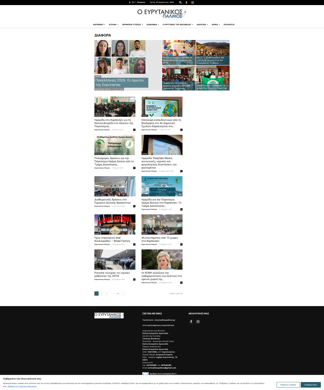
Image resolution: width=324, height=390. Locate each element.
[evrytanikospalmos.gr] (162, 13)
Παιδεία (97, 76)
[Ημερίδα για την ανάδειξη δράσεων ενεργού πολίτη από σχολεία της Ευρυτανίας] (179, 77)
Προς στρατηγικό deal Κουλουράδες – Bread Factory (112, 239)
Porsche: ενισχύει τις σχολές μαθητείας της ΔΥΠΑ (112, 274)
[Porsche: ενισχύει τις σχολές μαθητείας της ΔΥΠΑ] (114, 259)
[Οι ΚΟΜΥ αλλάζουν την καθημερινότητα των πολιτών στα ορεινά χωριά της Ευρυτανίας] (162, 259)
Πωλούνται (229, 24)
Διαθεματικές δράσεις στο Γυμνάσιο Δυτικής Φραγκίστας (112, 201)
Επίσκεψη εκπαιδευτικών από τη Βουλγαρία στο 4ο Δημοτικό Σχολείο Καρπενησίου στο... (161, 123)
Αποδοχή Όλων (310, 385)
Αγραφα (112, 24)
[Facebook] (186, 2)
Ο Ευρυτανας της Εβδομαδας (177, 24)
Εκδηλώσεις (99, 116)
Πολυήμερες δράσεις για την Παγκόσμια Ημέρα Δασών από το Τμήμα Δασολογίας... (114, 161)
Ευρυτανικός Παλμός (103, 89)
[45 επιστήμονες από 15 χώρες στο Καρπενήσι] (162, 224)
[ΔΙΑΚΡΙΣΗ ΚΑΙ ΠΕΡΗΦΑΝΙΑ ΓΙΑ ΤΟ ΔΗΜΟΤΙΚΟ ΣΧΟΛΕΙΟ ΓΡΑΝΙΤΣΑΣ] (213, 77)
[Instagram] (192, 2)
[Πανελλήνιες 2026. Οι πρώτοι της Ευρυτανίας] (128, 57)
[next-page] (124, 293)
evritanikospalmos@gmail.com (162, 368)
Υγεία (144, 268)
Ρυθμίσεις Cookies (288, 385)
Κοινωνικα (152, 24)
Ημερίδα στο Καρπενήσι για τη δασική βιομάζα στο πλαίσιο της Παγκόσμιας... (113, 123)
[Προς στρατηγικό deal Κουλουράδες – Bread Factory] (114, 224)
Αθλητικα (201, 24)
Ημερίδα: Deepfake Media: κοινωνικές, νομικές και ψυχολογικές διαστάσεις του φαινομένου (159, 163)
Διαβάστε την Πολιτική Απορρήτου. (22, 386)
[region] (162, 382)
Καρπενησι (98, 24)
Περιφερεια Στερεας (131, 24)
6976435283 (166, 365)
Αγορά (97, 233)
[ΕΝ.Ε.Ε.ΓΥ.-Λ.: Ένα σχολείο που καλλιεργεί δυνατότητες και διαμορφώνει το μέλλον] (213, 52)
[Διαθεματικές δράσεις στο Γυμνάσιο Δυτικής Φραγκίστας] (114, 186)
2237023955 (151, 365)
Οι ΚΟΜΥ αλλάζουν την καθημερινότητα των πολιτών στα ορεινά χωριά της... (161, 276)
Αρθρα (215, 24)
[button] (180, 2)
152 (118, 293)
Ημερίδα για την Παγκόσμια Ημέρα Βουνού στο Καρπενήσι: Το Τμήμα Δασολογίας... (161, 202)
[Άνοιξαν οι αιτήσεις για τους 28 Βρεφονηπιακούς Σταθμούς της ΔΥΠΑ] (179, 52)
